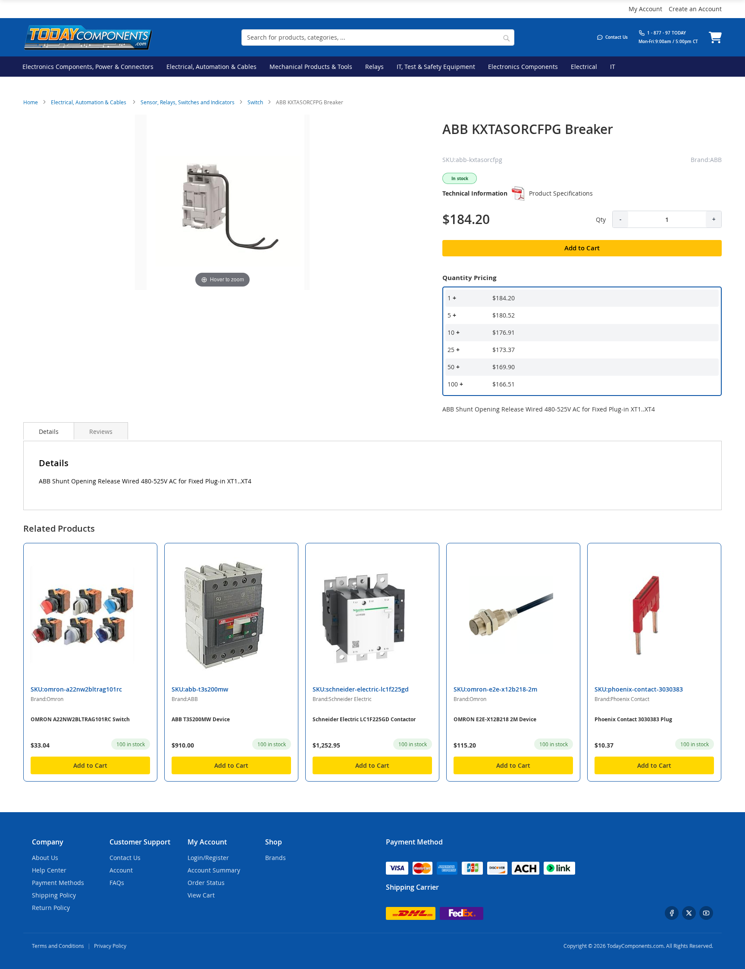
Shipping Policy (54, 895)
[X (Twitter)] (689, 913)
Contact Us (125, 858)
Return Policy (51, 908)
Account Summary (214, 870)
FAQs (117, 883)
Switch (255, 102)
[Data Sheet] (518, 193)
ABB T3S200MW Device (201, 719)
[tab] (48, 430)
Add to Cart (90, 765)
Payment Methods (58, 883)
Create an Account (695, 9)
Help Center (49, 870)
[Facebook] (672, 913)
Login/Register (208, 858)
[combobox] (377, 37)
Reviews (101, 431)
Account (121, 870)
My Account (645, 9)
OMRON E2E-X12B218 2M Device (495, 719)
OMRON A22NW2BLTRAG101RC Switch (80, 719)
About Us (45, 858)
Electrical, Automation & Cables (89, 102)
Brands (275, 858)
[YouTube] (706, 913)
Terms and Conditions (58, 945)
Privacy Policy (110, 945)
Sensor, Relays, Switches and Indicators (188, 102)
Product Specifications (561, 193)
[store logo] (88, 37)
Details (49, 431)
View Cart (201, 895)
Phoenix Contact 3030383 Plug (633, 719)
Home (30, 102)
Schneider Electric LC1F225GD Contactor (364, 719)
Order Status (206, 883)
